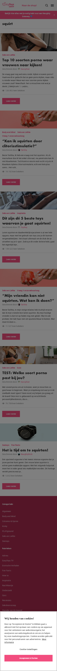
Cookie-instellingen (28, 649)
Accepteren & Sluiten (28, 658)
